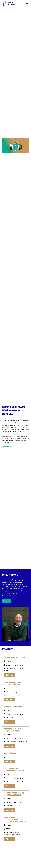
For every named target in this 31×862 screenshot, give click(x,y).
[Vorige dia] (5, 624)
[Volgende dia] (26, 624)
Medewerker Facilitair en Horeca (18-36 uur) (12, 730)
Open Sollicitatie (10, 753)
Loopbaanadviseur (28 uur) (14, 707)
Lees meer (6, 601)
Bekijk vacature (9, 675)
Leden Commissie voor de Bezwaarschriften (12, 683)
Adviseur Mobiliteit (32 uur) (14, 657)
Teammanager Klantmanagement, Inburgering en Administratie (15, 819)
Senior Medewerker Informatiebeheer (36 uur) (14, 770)
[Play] (15, 146)
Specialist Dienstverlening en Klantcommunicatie (14, 794)
